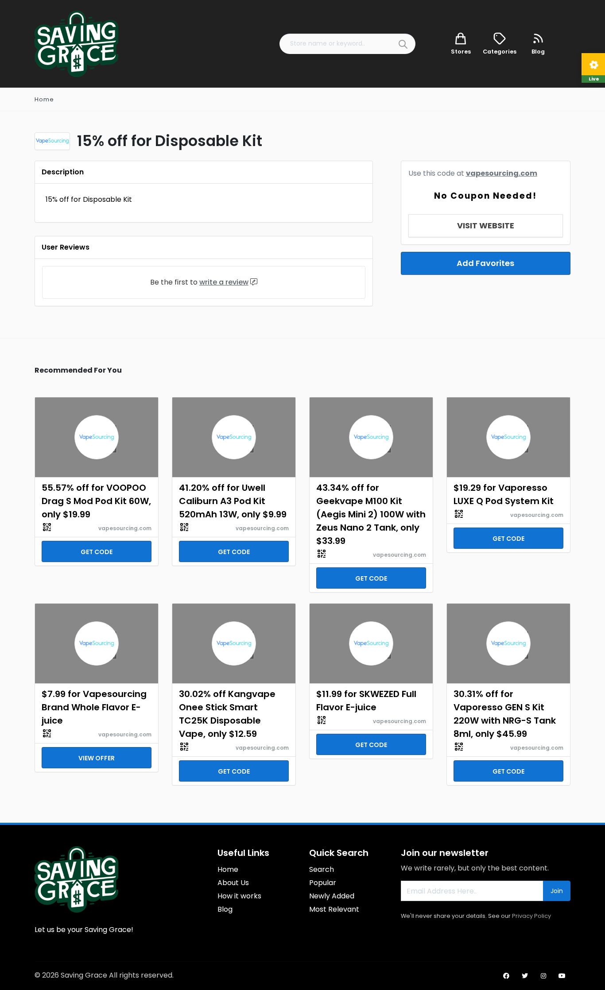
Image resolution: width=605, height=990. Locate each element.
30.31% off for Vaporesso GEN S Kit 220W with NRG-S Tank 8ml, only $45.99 (505, 714)
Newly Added (331, 896)
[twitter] (525, 976)
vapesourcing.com (501, 173)
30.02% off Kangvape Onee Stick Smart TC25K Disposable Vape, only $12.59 (227, 714)
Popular (322, 883)
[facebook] (506, 976)
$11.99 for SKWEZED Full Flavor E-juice (366, 700)
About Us (233, 883)
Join (557, 890)
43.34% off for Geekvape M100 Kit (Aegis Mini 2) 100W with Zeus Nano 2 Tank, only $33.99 (371, 514)
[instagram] (543, 976)
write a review (223, 282)
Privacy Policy (531, 916)
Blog (225, 909)
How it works (239, 896)
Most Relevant (334, 909)
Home (44, 99)
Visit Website (485, 225)
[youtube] (562, 976)
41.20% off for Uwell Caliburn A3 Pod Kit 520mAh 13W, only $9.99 (233, 501)
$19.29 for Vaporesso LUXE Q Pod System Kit (504, 494)
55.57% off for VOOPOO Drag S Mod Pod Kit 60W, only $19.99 (96, 501)
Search (321, 869)
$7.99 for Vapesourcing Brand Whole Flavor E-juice (94, 707)
